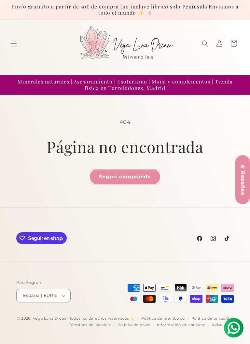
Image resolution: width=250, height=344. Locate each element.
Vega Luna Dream (50, 318)
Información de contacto (181, 325)
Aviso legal (223, 325)
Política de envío (134, 325)
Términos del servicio (90, 325)
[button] (14, 43)
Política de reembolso (163, 318)
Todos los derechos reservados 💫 (102, 318)
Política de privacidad (212, 318)
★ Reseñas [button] (243, 179)
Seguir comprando (125, 176)
